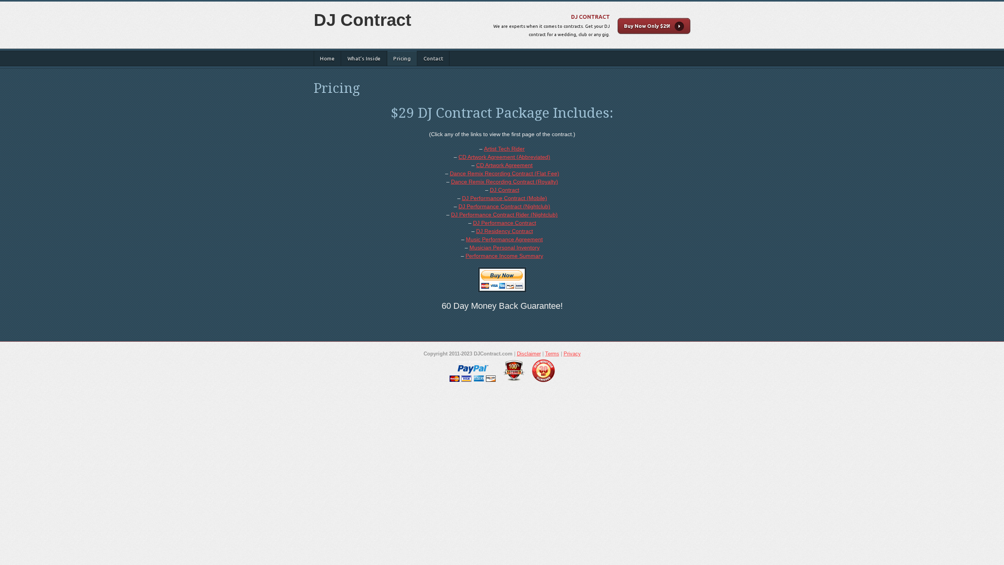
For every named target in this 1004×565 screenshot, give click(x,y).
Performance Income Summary (504, 256)
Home (327, 58)
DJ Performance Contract (504, 223)
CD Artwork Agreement (504, 165)
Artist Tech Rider (504, 149)
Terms (552, 354)
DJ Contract (362, 19)
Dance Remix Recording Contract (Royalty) (504, 182)
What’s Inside (364, 58)
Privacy (572, 354)
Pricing (402, 58)
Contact (434, 58)
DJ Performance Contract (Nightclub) (504, 206)
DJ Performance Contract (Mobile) (504, 198)
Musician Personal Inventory (504, 247)
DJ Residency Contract (504, 231)
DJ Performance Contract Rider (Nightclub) (504, 214)
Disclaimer (529, 354)
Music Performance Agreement (504, 239)
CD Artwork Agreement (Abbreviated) (504, 157)
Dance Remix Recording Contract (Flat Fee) (504, 173)
